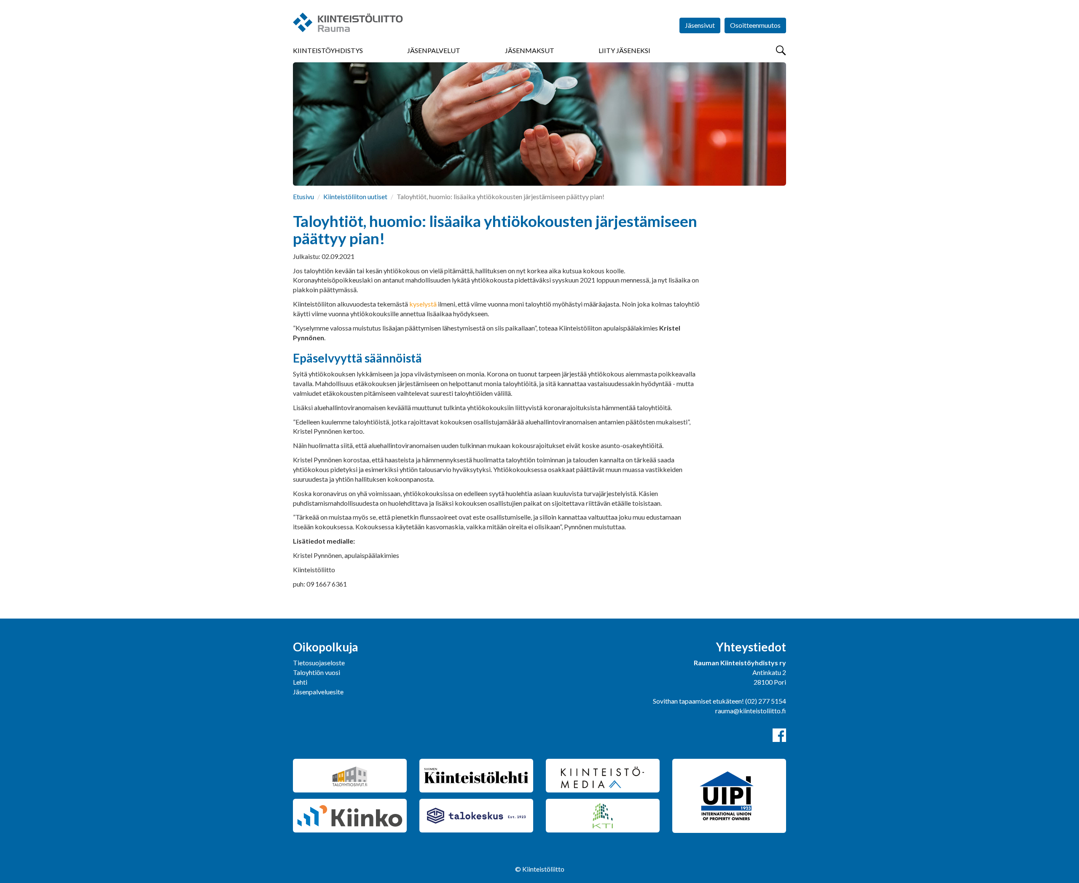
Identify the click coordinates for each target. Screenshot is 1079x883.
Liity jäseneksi (624, 50)
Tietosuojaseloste (319, 663)
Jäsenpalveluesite (318, 692)
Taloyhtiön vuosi (316, 672)
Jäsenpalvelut (433, 50)
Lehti (300, 682)
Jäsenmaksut (529, 50)
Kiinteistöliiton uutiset (355, 196)
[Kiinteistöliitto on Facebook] (779, 735)
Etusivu (303, 196)
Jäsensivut (700, 25)
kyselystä (423, 304)
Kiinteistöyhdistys (328, 50)
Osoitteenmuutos (755, 25)
